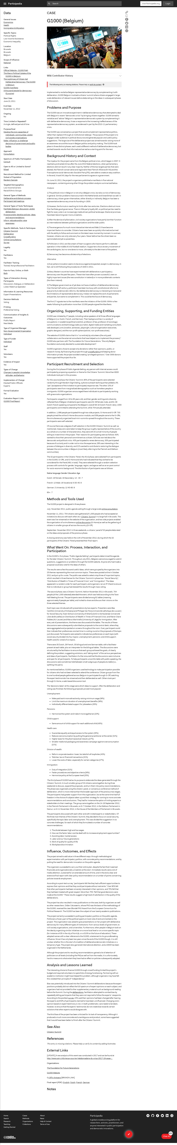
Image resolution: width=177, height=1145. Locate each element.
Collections (27, 1124)
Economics (8, 22)
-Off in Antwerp (54, 1077)
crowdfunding (94, 351)
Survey (6, 242)
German (86, 1082)
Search (6, 1118)
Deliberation (9, 234)
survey (71, 998)
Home (6, 1115)
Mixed (6, 169)
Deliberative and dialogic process (17, 198)
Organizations (28, 1121)
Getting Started (9, 1127)
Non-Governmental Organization (17, 331)
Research (7, 1121)
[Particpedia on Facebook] (157, 1116)
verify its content (95, 84)
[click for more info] (103, 84)
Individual (8, 334)
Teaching (7, 1124)
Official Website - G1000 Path (16, 70)
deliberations (77, 992)
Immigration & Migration (14, 28)
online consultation (110, 509)
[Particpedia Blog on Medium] (147, 1116)
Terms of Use (45, 1124)
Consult (7, 161)
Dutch (72, 1082)
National (7, 62)
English (66, 1082)
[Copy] (126, 13)
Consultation (9, 154)
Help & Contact (45, 1121)
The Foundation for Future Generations (63, 1068)
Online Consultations (12, 239)
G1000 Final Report (12, 401)
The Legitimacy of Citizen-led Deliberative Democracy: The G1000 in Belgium (19, 82)
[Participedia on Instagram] (171, 1116)
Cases (25, 1115)
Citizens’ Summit (54, 1032)
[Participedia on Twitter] (162, 1116)
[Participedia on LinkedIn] (167, 1116)
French (79, 1082)
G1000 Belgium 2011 (57, 65)
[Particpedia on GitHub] (152, 1116)
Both (6, 273)
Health (6, 25)
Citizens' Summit (11, 231)
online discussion (83, 522)
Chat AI (167, 1136)
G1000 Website (53, 1073)
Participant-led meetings (14, 201)
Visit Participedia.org (151, 3)
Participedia (15, 3)
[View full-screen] (119, 29)
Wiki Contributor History (60, 75)
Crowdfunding (10, 237)
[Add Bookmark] (126, 16)
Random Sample (10, 180)
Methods (26, 1118)
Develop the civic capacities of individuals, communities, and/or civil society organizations (18, 135)
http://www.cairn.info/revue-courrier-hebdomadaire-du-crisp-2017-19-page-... (79, 1058)
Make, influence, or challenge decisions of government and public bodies (19, 143)
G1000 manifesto (11, 87)
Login (168, 3)
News (42, 1118)
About (42, 1115)
